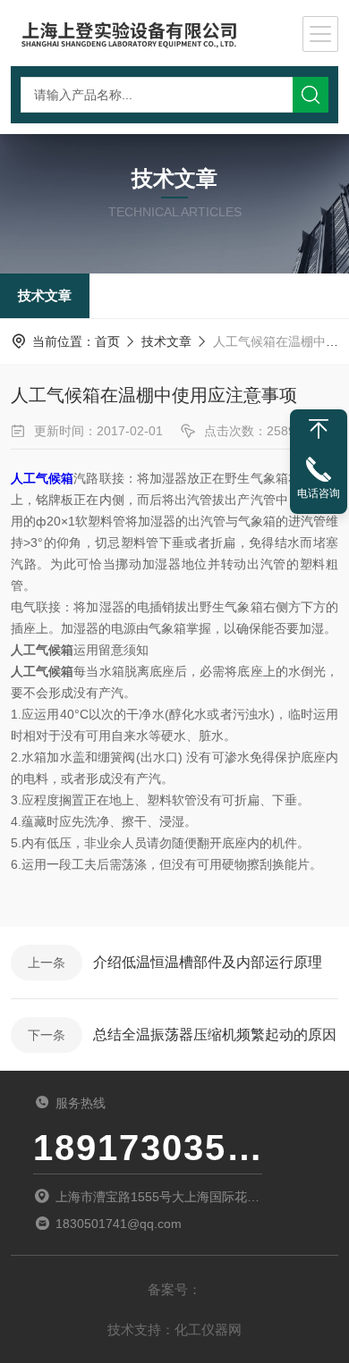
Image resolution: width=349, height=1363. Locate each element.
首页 (107, 341)
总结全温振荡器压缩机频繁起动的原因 (214, 1034)
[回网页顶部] (318, 429)
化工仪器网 (208, 1329)
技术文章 (45, 295)
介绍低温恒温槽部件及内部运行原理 (207, 962)
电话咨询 (318, 493)
